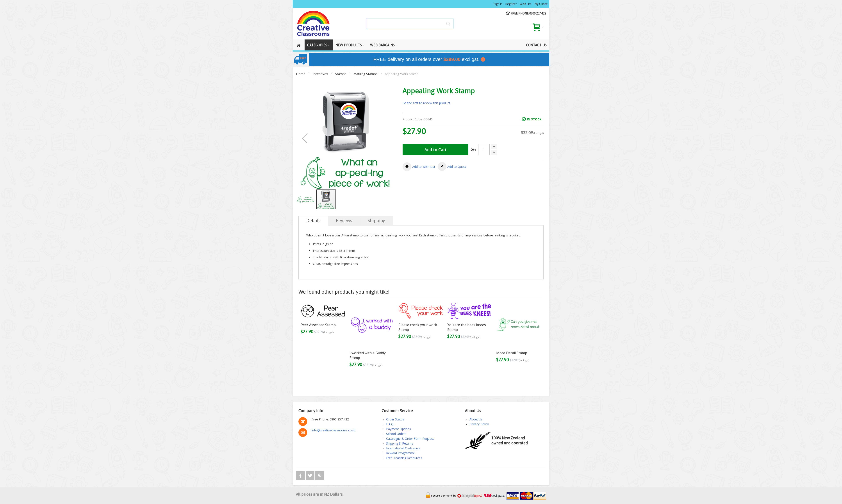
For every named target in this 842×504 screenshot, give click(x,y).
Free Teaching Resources (404, 458)
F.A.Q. (390, 424)
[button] (305, 138)
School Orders (396, 434)
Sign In (498, 4)
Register (511, 4)
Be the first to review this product (426, 103)
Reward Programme (400, 453)
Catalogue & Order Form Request (410, 438)
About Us (476, 419)
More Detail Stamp (511, 352)
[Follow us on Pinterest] (319, 475)
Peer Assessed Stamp (318, 324)
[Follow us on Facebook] (301, 475)
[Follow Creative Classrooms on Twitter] (310, 475)
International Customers (403, 448)
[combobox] (410, 23)
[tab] (313, 220)
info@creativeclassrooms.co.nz (334, 430)
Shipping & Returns (399, 443)
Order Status (395, 419)
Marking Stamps (365, 73)
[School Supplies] (313, 24)
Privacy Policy (479, 424)
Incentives (320, 73)
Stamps (341, 73)
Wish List (526, 4)
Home (301, 73)
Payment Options (398, 429)
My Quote (541, 4)
